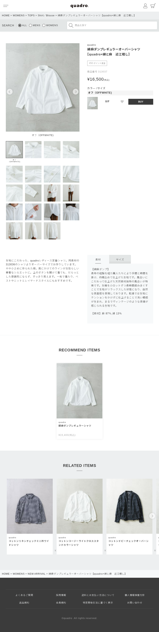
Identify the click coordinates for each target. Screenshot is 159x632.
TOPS (31, 15)
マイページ (145, 6)
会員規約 (61, 602)
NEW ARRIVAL (37, 574)
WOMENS (19, 15)
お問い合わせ (134, 602)
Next (76, 92)
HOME (6, 15)
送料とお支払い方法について (98, 595)
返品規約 (24, 602)
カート (153, 6)
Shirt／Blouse (46, 15)
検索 (71, 25)
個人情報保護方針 (135, 595)
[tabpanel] (43, 91)
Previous (10, 92)
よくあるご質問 (24, 595)
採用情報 (61, 595)
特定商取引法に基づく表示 (98, 602)
